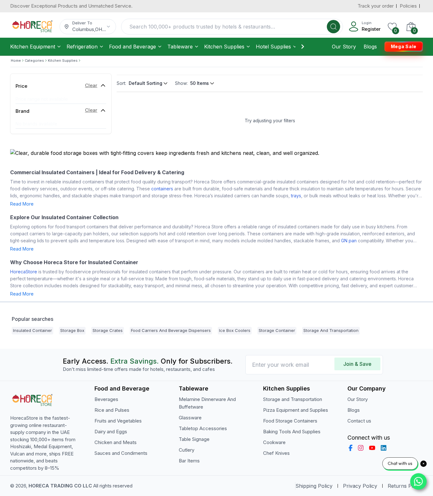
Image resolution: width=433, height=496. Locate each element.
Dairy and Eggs (110, 432)
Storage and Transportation (292, 399)
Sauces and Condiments (120, 453)
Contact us (359, 421)
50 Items (199, 83)
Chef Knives (276, 453)
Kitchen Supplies (224, 46)
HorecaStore (23, 271)
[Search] (333, 26)
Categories (34, 60)
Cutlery (186, 450)
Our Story (344, 46)
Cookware (274, 442)
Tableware (180, 46)
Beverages (106, 399)
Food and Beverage (132, 46)
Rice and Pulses (111, 410)
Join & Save (357, 364)
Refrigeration (82, 46)
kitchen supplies (63, 60)
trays (296, 195)
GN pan (349, 240)
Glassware (190, 418)
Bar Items (189, 461)
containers (162, 188)
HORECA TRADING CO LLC (60, 486)
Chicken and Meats (115, 442)
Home (16, 60)
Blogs (370, 46)
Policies (408, 6)
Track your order (376, 6)
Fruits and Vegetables (118, 421)
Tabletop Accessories (203, 428)
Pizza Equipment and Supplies (295, 410)
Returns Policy (405, 486)
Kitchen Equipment (32, 46)
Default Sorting (145, 83)
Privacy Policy (360, 486)
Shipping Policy (314, 486)
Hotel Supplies (273, 46)
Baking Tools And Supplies (291, 432)
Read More (22, 204)
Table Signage (194, 439)
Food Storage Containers (290, 421)
